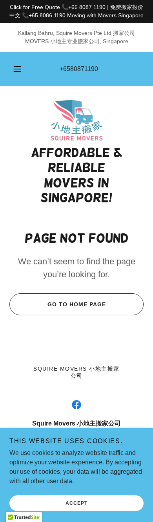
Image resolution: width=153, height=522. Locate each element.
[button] (17, 69)
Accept (76, 503)
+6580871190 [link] (79, 68)
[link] (76, 120)
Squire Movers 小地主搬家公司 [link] (76, 372)
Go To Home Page (76, 304)
